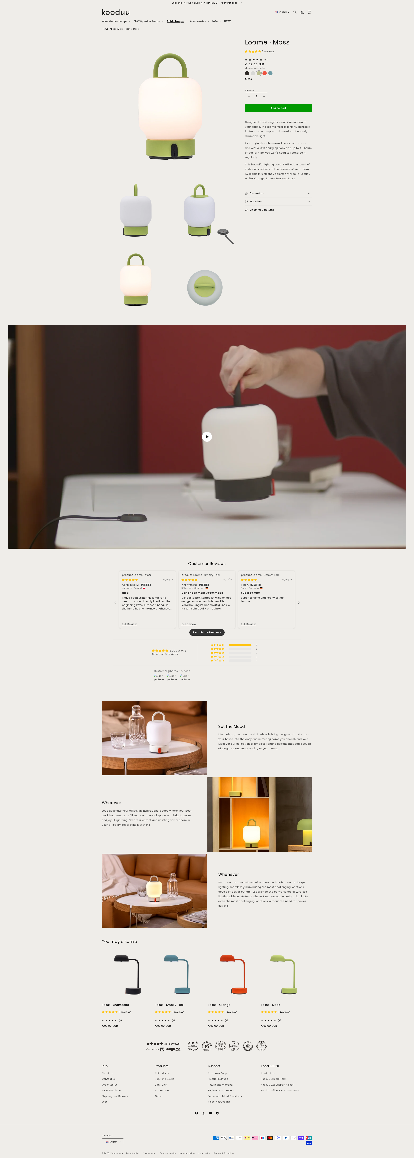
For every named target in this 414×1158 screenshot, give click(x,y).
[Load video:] (207, 437)
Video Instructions (219, 1101)
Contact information (223, 1153)
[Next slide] (298, 602)
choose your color (255, 68)
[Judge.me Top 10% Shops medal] (248, 1046)
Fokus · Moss (270, 1005)
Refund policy (133, 1153)
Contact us (109, 1079)
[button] (116, 21)
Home (105, 28)
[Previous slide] (115, 602)
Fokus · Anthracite (115, 1005)
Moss (248, 79)
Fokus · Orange (219, 1005)
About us (107, 1073)
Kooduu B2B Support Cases (277, 1084)
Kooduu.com (116, 1153)
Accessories (162, 1090)
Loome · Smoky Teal (206, 575)
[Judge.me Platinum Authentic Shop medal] (193, 1046)
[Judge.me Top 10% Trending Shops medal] (261, 1046)
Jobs (104, 1101)
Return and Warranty (220, 1084)
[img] (130, 580)
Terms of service (168, 1153)
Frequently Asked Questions (225, 1096)
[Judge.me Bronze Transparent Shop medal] (234, 1046)
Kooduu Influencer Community (280, 1090)
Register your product (221, 1090)
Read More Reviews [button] (207, 632)
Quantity (249, 90)
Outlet (159, 1096)
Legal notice (204, 1153)
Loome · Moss (143, 575)
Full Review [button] (129, 624)
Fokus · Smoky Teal (169, 1005)
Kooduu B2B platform (274, 1079)
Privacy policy (150, 1153)
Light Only (161, 1084)
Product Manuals (218, 1079)
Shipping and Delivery (115, 1096)
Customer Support (219, 1073)
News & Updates (111, 1090)
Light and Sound (164, 1079)
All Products (162, 1073)
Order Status (109, 1084)
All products (116, 28)
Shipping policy (187, 1153)
